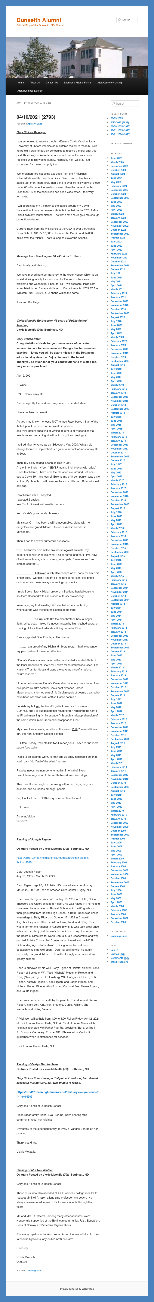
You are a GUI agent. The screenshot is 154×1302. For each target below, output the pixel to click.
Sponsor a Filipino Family (77, 82)
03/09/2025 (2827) (120, 126)
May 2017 (116, 472)
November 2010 (119, 779)
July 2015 (116, 560)
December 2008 (119, 870)
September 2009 (120, 834)
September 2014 (120, 600)
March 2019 (117, 385)
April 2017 (116, 476)
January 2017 (118, 488)
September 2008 (120, 882)
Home (20, 82)
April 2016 (116, 524)
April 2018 (116, 428)
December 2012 (119, 679)
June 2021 (116, 277)
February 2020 (119, 341)
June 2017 (116, 468)
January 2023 (118, 217)
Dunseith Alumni (39, 20)
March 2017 (117, 480)
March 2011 (117, 763)
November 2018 (119, 400)
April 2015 (116, 572)
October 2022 (118, 229)
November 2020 (119, 305)
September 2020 (120, 313)
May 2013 (116, 659)
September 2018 (120, 409)
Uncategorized (34, 1270)
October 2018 (118, 405)
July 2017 (116, 464)
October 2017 (118, 452)
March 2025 (117, 162)
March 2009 (117, 858)
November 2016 (119, 496)
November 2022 (119, 225)
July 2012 (116, 699)
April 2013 (116, 663)
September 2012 (120, 691)
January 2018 (118, 440)
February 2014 (119, 627)
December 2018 (119, 396)
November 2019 (119, 353)
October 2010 (118, 782)
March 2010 (117, 810)
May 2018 (116, 424)
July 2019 (116, 369)
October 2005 (118, 922)
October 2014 (118, 596)
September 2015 (120, 552)
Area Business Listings (30, 90)
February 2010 (119, 814)
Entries (118, 954)
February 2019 (119, 389)
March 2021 (117, 289)
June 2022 (116, 245)
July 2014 (116, 607)
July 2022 (116, 241)
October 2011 (118, 735)
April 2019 (116, 381)
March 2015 (117, 576)
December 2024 (119, 166)
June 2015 (116, 564)
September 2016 (120, 504)
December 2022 (119, 221)
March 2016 (117, 528)
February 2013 (119, 671)
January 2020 (118, 345)
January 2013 (118, 675)
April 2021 (116, 285)
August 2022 (118, 237)
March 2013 (117, 667)
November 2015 (119, 544)
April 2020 (116, 333)
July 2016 (116, 512)
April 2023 (116, 209)
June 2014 (116, 611)
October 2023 (118, 194)
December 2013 (119, 635)
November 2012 (119, 683)
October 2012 (118, 687)
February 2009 (119, 862)
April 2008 (116, 902)
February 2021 (119, 293)
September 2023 (120, 198)
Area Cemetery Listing (109, 82)
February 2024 (119, 186)
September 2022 (120, 233)
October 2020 (118, 309)
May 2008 (116, 898)
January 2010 (118, 818)
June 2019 (116, 373)
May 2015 (116, 568)
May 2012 (116, 707)
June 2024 (116, 178)
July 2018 (116, 416)
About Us (35, 82)
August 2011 (118, 743)
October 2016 (118, 500)
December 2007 (119, 918)
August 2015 (118, 556)
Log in (114, 950)
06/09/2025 (117, 118)
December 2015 (119, 540)
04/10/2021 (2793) (36, 116)
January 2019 (118, 392)
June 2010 (116, 798)
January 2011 (118, 771)
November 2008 (119, 874)
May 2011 (116, 755)
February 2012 (119, 719)
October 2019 (118, 357)
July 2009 (116, 842)
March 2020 (117, 337)
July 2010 (116, 795)
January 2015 (118, 584)
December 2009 (119, 822)
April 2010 (116, 806)
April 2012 (116, 711)
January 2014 (118, 631)
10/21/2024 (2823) (120, 134)
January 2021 (118, 297)
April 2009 (116, 854)
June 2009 (116, 846)
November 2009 (119, 826)
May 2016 (116, 520)
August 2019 (118, 365)
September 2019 (120, 361)
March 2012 (117, 715)
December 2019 (119, 349)
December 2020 (119, 301)
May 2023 (116, 205)
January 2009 (118, 866)
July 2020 (116, 321)
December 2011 (119, 727)
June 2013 (116, 655)
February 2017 (119, 484)
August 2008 (118, 886)
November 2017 (119, 448)
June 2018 (116, 420)
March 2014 (117, 623)
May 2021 (116, 281)
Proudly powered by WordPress (77, 1289)
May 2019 (116, 377)
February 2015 (119, 580)
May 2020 (116, 329)
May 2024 (116, 182)
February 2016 (119, 532)
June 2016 (116, 516)
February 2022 (119, 253)
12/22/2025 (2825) (120, 130)
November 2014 (119, 591)
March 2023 (117, 214)
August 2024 (118, 174)
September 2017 (120, 456)
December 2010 (119, 775)
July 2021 (116, 273)
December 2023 (119, 190)
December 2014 (119, 587)
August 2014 (118, 604)
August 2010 (118, 791)
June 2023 (116, 201)
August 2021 (118, 269)
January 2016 (118, 536)
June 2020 (116, 325)
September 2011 (120, 739)
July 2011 (116, 747)
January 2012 (118, 723)
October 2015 (118, 548)
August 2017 (118, 460)
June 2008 (116, 894)
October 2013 (118, 643)
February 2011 (119, 767)
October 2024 (118, 170)
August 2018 (118, 412)
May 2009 (116, 850)
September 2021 (120, 265)
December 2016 (119, 492)
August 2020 (118, 317)
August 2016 (118, 508)
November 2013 (119, 639)
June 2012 (116, 703)
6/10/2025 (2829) (120, 122)
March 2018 (117, 432)
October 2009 (118, 830)
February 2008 (119, 910)
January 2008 (118, 914)
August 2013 (118, 651)
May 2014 (116, 615)
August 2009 (118, 838)
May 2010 (116, 802)
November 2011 (119, 731)
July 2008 (116, 890)
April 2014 (116, 619)
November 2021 (119, 257)
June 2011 (116, 751)
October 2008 (118, 878)
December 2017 (119, 444)
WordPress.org (119, 961)
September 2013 (120, 647)
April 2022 (116, 249)
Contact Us (52, 82)
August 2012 (118, 695)
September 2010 (120, 787)
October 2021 (118, 261)
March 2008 (117, 906)
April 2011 (116, 759)
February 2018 (119, 436)
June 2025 (116, 158)
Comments (120, 957)
